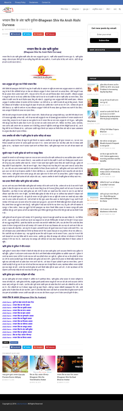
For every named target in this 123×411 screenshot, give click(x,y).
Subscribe (104, 40)
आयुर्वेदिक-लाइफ (97, 9)
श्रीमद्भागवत (75, 9)
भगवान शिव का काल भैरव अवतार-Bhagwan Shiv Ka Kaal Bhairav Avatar (68, 377)
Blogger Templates (38, 408)
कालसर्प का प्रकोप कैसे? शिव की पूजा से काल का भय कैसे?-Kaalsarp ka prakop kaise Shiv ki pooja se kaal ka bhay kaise (103, 116)
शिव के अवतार (14, 342)
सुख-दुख (85, 9)
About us (7, 2)
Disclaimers (33, 2)
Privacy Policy (20, 2)
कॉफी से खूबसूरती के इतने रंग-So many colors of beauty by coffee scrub (110, 171)
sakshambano (22, 404)
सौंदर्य (108, 9)
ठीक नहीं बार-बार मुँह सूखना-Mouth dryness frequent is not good (109, 143)
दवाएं (115, 9)
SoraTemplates (15, 408)
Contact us (46, 2)
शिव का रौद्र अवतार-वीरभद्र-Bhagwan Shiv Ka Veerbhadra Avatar (39, 377)
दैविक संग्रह (64, 9)
